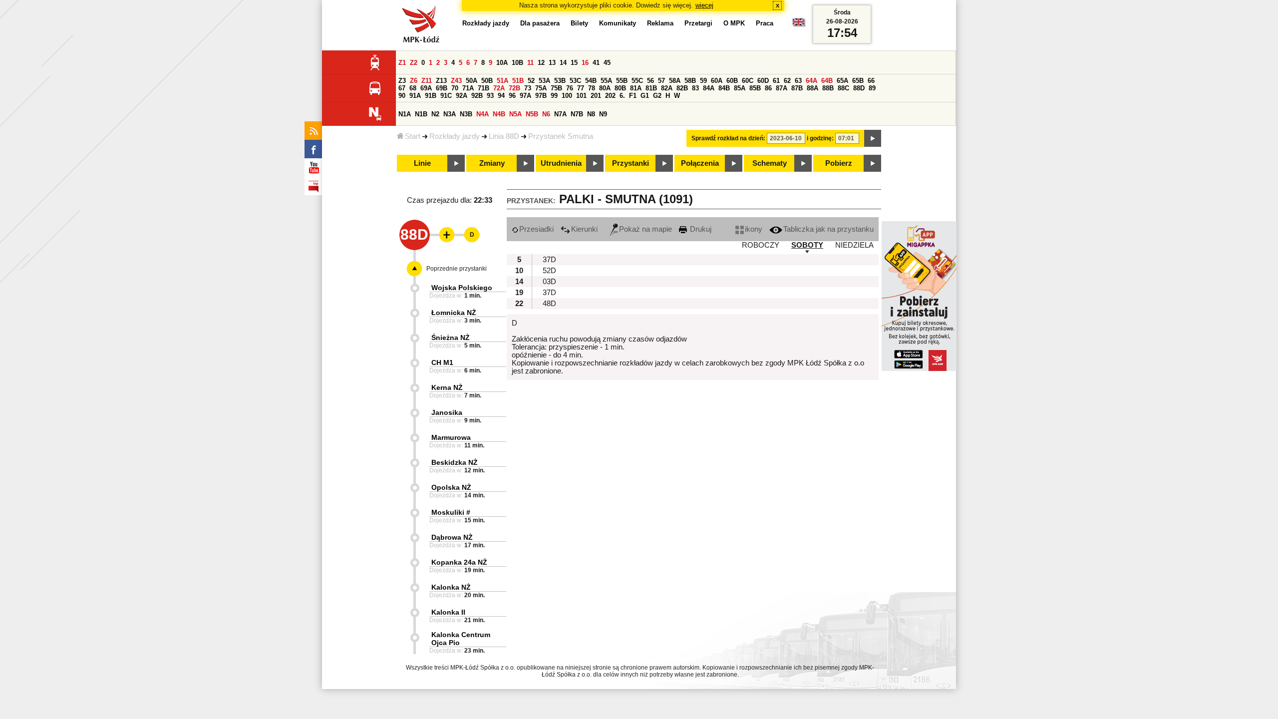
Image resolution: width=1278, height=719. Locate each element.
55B (622, 80)
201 (596, 95)
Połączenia (700, 163)
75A (541, 88)
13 (552, 62)
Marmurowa (451, 437)
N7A (560, 114)
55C (637, 80)
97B (541, 95)
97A (525, 95)
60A (716, 80)
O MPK (734, 23)
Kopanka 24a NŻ (459, 562)
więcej (704, 5)
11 (530, 62)
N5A (515, 114)
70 (454, 88)
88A (812, 88)
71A (468, 88)
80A (605, 88)
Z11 (426, 80)
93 (490, 95)
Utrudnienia (561, 163)
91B (430, 95)
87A (781, 88)
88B (828, 88)
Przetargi (698, 23)
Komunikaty (617, 23)
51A (502, 80)
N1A (404, 114)
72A (499, 88)
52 (531, 80)
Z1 (402, 62)
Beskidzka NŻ (454, 462)
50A (471, 80)
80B (620, 88)
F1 (633, 95)
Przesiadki (536, 229)
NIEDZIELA (854, 245)
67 (401, 88)
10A (502, 62)
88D (859, 88)
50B (487, 80)
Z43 (456, 80)
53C (575, 80)
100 (567, 95)
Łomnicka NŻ (453, 313)
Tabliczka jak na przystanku (828, 229)
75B (556, 88)
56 (650, 80)
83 (695, 88)
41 (596, 62)
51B (518, 80)
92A (461, 95)
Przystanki (630, 163)
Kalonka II (448, 612)
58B (690, 80)
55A (606, 80)
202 (610, 95)
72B (514, 88)
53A (544, 80)
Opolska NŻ (451, 487)
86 (768, 88)
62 (787, 80)
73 (527, 88)
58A (674, 80)
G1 (644, 95)
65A (842, 80)
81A (635, 88)
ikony (753, 229)
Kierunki (584, 229)
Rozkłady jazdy (454, 136)
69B (441, 88)
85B (755, 88)
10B (517, 62)
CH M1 (442, 362)
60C (747, 80)
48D (549, 304)
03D (549, 282)
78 (591, 88)
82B (682, 88)
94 (501, 95)
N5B (532, 114)
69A (426, 88)
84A (708, 88)
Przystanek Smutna (560, 136)
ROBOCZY (760, 245)
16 (585, 62)
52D (549, 271)
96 (512, 95)
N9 (603, 114)
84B (724, 88)
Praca (764, 23)
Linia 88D (504, 136)
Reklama (660, 23)
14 (563, 62)
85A (739, 88)
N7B (577, 114)
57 (661, 80)
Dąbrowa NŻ (452, 537)
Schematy (769, 163)
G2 (657, 95)
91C (446, 95)
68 (412, 88)
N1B (421, 114)
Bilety (579, 23)
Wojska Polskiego (461, 288)
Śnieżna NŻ (450, 338)
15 (574, 62)
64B (827, 80)
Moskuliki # (450, 512)
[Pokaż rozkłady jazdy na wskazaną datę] (872, 138)
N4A (482, 114)
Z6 (413, 80)
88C (843, 88)
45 (607, 62)
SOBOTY (807, 245)
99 (554, 95)
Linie (422, 163)
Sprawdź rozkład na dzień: (728, 138)
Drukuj (699, 229)
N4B (499, 114)
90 (401, 95)
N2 (435, 114)
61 (776, 80)
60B (732, 80)
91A (415, 95)
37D (549, 260)
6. (622, 95)
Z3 (402, 80)
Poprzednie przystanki (456, 268)
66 (871, 80)
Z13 (441, 80)
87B (797, 88)
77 (580, 88)
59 (703, 80)
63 (798, 80)
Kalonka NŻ (451, 587)
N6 (546, 114)
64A (811, 80)
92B (477, 95)
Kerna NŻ (447, 387)
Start (412, 136)
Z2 (413, 62)
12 (541, 62)
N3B (466, 114)
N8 (591, 114)
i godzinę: (820, 138)
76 (569, 88)
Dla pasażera (540, 23)
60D (763, 80)
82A (666, 88)
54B (591, 80)
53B (560, 80)
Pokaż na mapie (645, 229)
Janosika (446, 412)
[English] (798, 24)
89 (872, 88)
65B (858, 80)
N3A (449, 114)
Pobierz (838, 163)
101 (581, 95)
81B (651, 88)
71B (483, 88)
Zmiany (492, 163)
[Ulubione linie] (444, 234)
